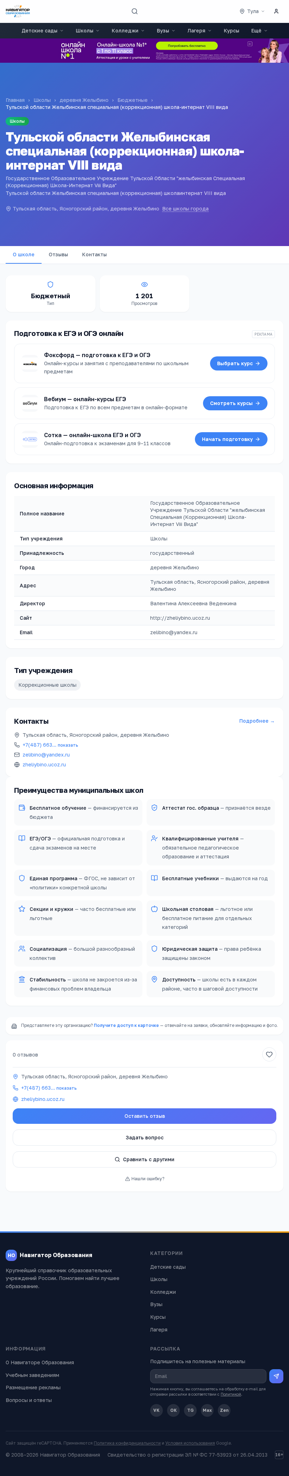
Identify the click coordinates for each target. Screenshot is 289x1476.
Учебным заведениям (32, 1375)
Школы (84, 30)
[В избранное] (269, 1054)
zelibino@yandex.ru (46, 755)
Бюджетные (132, 100)
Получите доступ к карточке (126, 1025)
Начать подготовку (227, 439)
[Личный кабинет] (276, 11)
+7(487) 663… (50, 745)
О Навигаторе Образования (40, 1362)
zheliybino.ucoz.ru (44, 764)
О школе (24, 254)
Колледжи (125, 30)
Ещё (256, 30)
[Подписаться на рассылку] (276, 1376)
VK (156, 1410)
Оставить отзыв (144, 1116)
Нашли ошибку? (147, 1178)
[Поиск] (134, 11)
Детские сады (39, 30)
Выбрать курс (235, 363)
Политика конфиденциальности (127, 1443)
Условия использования (190, 1443)
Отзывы (58, 254)
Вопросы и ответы (29, 1400)
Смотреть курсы (231, 403)
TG (190, 1410)
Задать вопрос (145, 1137)
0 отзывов (25, 1055)
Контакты (94, 254)
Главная (15, 100)
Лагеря (196, 30)
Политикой (231, 1394)
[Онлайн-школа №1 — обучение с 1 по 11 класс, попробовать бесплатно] (144, 50)
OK (173, 1410)
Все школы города (185, 209)
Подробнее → (257, 721)
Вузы (163, 30)
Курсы (231, 30)
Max (207, 1410)
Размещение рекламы (33, 1387)
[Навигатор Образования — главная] (18, 11)
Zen (224, 1410)
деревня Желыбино (84, 100)
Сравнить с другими (148, 1159)
